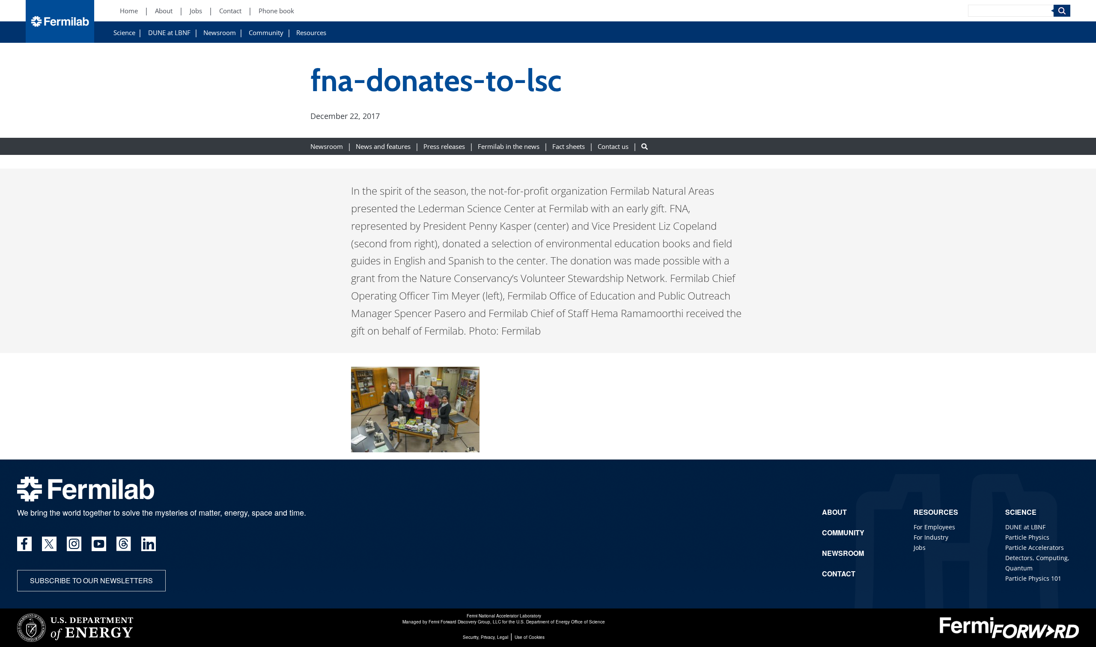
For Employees (934, 527)
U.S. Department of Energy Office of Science (560, 622)
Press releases (444, 146)
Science (124, 33)
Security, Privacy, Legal (485, 637)
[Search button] (644, 146)
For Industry (931, 537)
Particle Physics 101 (1033, 578)
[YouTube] (99, 544)
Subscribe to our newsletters (91, 580)
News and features (383, 146)
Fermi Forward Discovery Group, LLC (465, 622)
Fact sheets (568, 146)
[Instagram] (74, 544)
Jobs (196, 11)
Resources (311, 33)
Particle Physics (1027, 537)
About (164, 11)
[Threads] (123, 544)
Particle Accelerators (1034, 547)
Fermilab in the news (508, 146)
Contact (230, 11)
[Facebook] (24, 544)
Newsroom (219, 33)
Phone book (276, 11)
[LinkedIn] (148, 544)
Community (266, 33)
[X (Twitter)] (49, 544)
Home (129, 11)
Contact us (613, 146)
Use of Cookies (530, 637)
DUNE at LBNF (169, 33)
